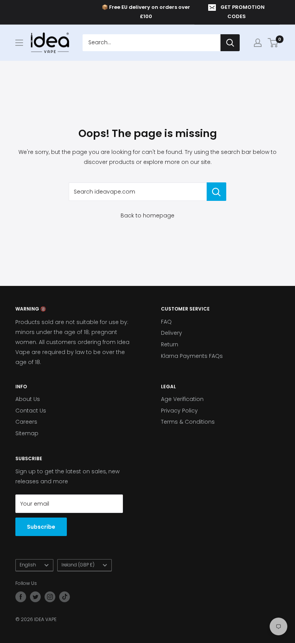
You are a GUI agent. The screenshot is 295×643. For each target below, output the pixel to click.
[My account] (258, 42)
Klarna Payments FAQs (192, 356)
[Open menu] (19, 43)
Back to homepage (147, 215)
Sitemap (26, 433)
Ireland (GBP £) (77, 565)
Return (169, 344)
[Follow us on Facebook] (20, 596)
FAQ (166, 322)
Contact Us (30, 410)
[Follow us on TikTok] (64, 596)
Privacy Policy (179, 410)
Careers (26, 422)
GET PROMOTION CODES (242, 11)
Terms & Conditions (188, 422)
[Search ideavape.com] (216, 191)
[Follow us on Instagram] (50, 596)
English (28, 565)
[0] (273, 42)
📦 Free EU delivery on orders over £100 (146, 11)
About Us (27, 399)
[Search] (230, 42)
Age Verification (182, 399)
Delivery (171, 333)
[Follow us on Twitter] (35, 596)
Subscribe (41, 527)
